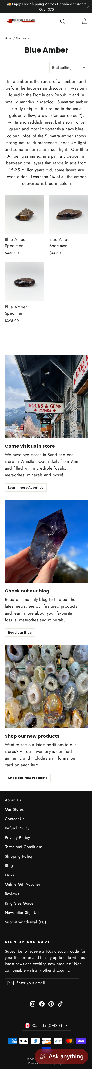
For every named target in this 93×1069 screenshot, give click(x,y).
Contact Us (14, 819)
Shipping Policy (19, 856)
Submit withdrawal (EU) (25, 922)
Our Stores (14, 809)
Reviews (12, 894)
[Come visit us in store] (46, 396)
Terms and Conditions (24, 847)
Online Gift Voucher (22, 884)
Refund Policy (17, 828)
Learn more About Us (25, 487)
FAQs (9, 875)
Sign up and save (28, 941)
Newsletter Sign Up (22, 912)
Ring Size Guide (19, 903)
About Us (13, 800)
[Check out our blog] (46, 541)
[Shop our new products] (46, 686)
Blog (9, 865)
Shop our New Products (27, 778)
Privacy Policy (17, 837)
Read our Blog (20, 632)
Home (9, 38)
